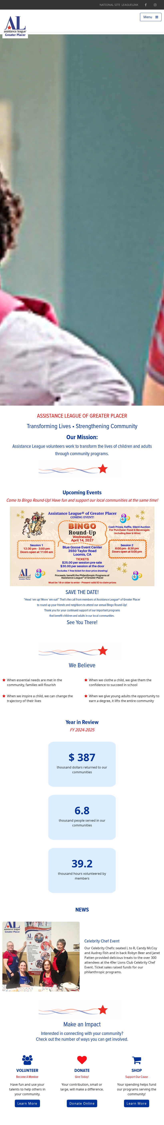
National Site (110, 4)
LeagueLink (130, 4)
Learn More (27, 1103)
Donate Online (82, 1103)
